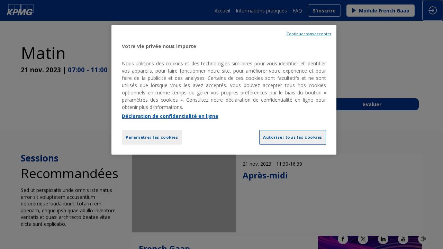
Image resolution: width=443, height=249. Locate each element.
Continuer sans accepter (309, 33)
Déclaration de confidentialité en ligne (170, 116)
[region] (223, 90)
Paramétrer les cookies (152, 137)
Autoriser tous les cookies (292, 137)
